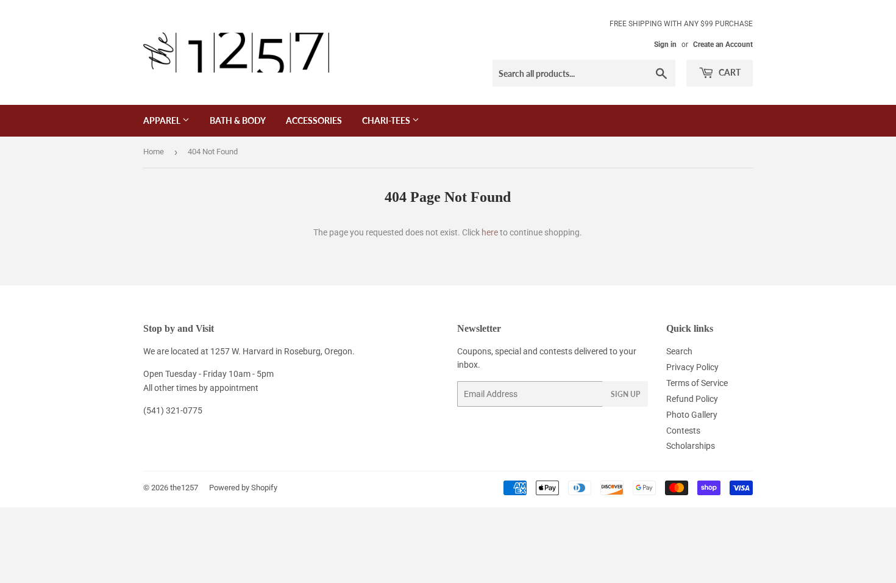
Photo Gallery (691, 415)
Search (679, 351)
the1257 (184, 487)
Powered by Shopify (243, 487)
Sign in (665, 44)
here (490, 232)
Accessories (314, 120)
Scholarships (690, 446)
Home (153, 151)
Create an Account (723, 44)
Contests (683, 430)
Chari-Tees (387, 120)
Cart (729, 72)
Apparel (162, 120)
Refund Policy (692, 399)
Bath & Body (238, 120)
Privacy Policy (692, 367)
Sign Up (625, 394)
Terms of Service (697, 383)
